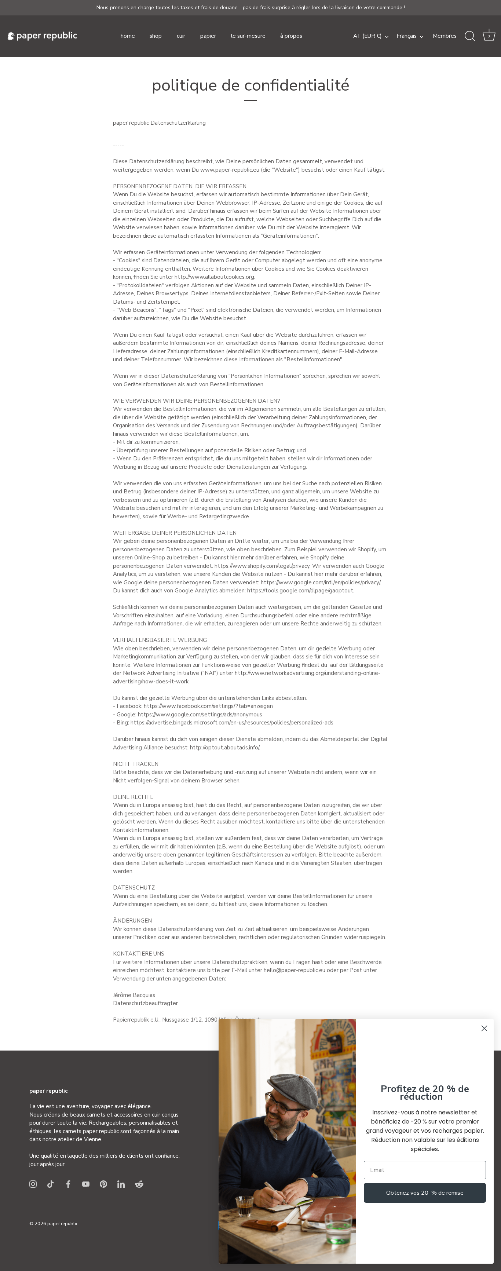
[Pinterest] (103, 1183)
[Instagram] (33, 1183)
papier (208, 36)
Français (406, 36)
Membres (445, 36)
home (128, 36)
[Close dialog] (484, 1028)
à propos (291, 36)
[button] (489, 36)
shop (156, 36)
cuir (181, 36)
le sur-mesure (248, 36)
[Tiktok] (50, 1183)
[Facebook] (68, 1183)
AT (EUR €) (367, 36)
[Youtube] (85, 1183)
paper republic (62, 1223)
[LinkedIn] (121, 1183)
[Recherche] (470, 36)
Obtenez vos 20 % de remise (425, 1193)
